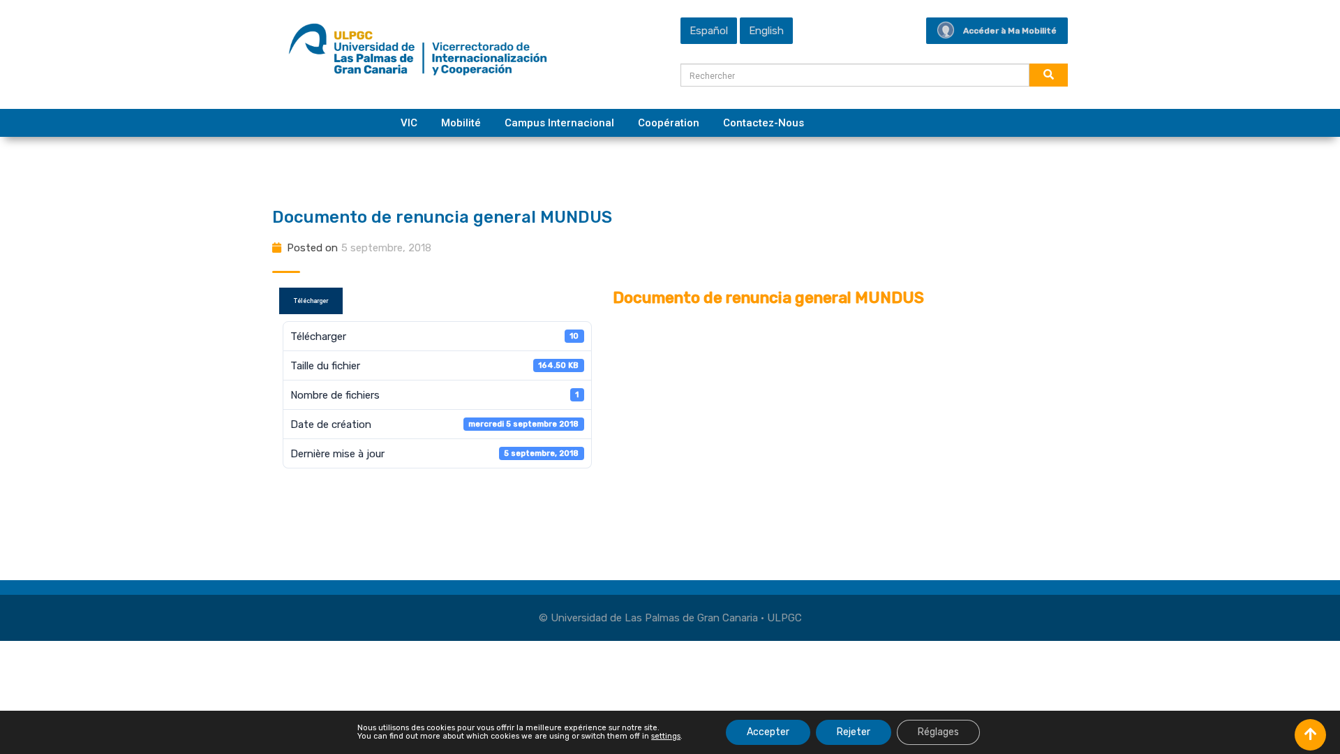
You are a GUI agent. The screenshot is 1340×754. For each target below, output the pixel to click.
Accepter (768, 732)
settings (665, 736)
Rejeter (853, 732)
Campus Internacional (559, 123)
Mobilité (461, 123)
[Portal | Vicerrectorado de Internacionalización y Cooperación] (417, 53)
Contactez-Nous (763, 123)
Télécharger (311, 300)
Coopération (668, 123)
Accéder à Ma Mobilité (1010, 31)
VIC (409, 123)
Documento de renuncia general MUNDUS (442, 217)
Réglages (938, 732)
